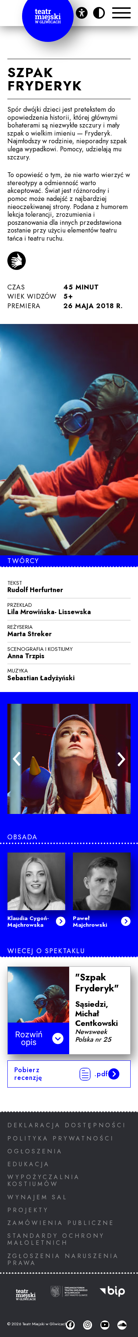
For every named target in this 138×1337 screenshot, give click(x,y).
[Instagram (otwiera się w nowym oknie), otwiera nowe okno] (87, 1324)
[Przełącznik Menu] (121, 13)
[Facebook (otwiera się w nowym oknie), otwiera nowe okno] (70, 1324)
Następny (121, 759)
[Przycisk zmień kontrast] (99, 13)
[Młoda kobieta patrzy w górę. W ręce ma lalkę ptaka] (69, 759)
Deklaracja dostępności (66, 1125)
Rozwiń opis (29, 1038)
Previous (16, 759)
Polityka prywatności (60, 1138)
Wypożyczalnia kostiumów (43, 1181)
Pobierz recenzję (61, 1074)
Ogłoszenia (35, 1151)
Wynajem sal (37, 1197)
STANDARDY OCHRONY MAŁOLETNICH (56, 1239)
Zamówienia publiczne (60, 1222)
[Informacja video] (16, 261)
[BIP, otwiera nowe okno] (112, 1296)
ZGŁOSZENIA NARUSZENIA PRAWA (63, 1259)
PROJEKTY (28, 1210)
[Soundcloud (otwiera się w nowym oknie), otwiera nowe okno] (121, 1324)
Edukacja (28, 1164)
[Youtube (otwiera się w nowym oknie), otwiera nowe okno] (104, 1324)
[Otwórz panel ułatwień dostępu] (82, 13)
